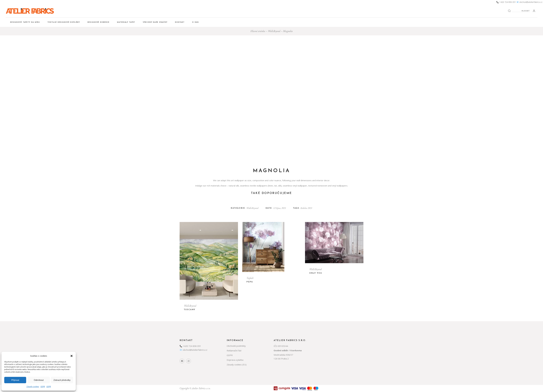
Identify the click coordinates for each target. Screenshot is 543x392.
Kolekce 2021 (306, 208)
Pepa (249, 282)
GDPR (42, 386)
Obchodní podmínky (236, 345)
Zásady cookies (32, 386)
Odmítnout (39, 380)
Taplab (249, 278)
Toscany (189, 310)
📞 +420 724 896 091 (506, 2)
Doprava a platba (235, 359)
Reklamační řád (234, 350)
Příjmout (15, 380)
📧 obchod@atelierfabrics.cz (529, 2)
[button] (71, 355)
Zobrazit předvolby (62, 380)
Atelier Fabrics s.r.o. (201, 388)
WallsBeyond (252, 208)
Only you (315, 273)
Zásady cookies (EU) (236, 364)
